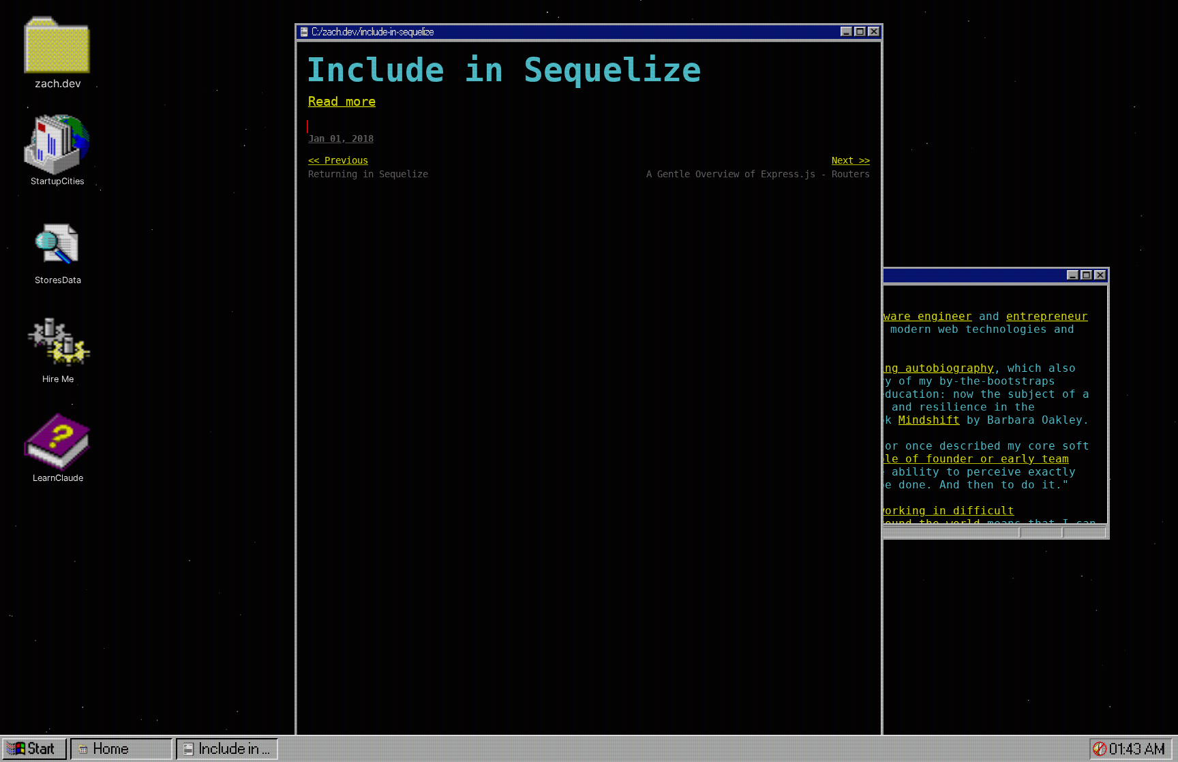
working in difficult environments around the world (898, 517)
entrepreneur (1047, 316)
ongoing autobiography (922, 368)
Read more (342, 101)
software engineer (914, 316)
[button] (1100, 749)
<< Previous (338, 160)
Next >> (851, 160)
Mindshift (929, 419)
